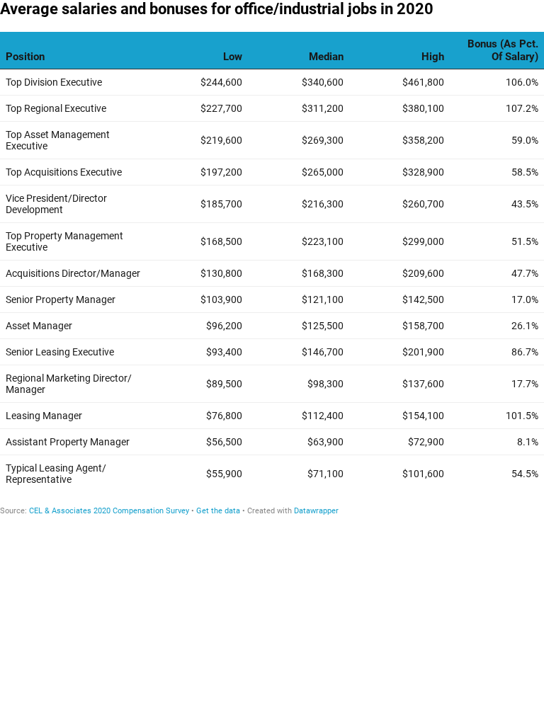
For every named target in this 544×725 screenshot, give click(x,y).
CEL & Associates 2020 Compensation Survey (109, 510)
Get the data (218, 510)
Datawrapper (316, 510)
